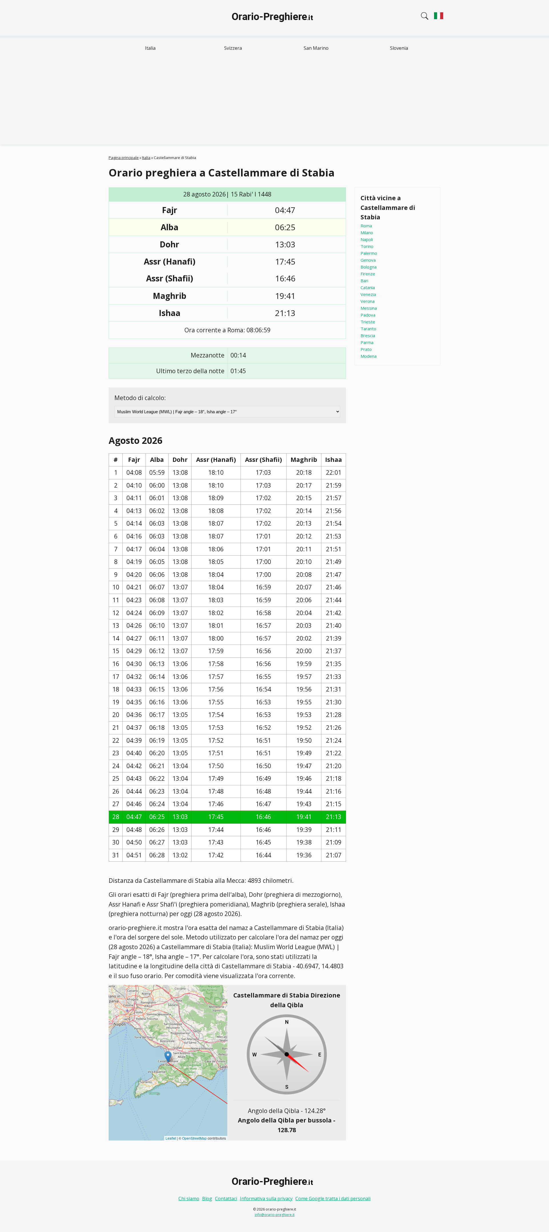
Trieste (368, 322)
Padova (368, 315)
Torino (367, 246)
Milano (367, 232)
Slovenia (399, 48)
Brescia (368, 335)
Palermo (369, 253)
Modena (369, 356)
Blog (207, 1198)
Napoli (367, 239)
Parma (367, 342)
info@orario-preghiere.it (275, 1214)
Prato (366, 349)
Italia (150, 48)
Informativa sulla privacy (266, 1198)
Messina (369, 308)
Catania (368, 287)
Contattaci (226, 1198)
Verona (368, 301)
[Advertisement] (274, 102)
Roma (366, 225)
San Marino (316, 48)
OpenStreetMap (194, 1138)
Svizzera (233, 48)
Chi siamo (188, 1198)
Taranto (368, 328)
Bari (364, 280)
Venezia (368, 294)
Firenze (368, 274)
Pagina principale (124, 157)
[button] (168, 1057)
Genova (368, 260)
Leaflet (171, 1138)
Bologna (369, 267)
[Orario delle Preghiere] (274, 18)
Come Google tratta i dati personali (333, 1198)
